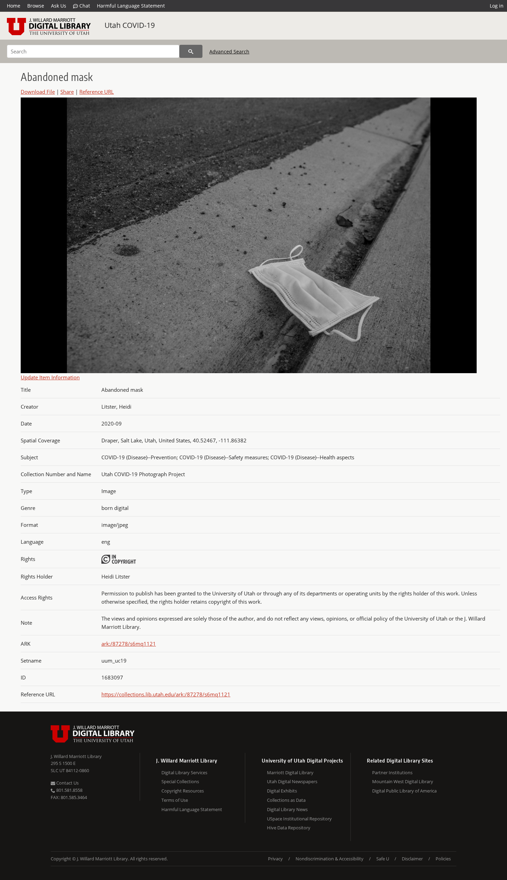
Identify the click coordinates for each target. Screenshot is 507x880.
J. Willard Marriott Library (76, 756)
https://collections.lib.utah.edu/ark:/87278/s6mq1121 (165, 694)
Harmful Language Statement (131, 5)
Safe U (382, 859)
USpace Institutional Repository (299, 819)
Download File (38, 91)
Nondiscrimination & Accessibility (330, 859)
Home (13, 5)
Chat (84, 5)
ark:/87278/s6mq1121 (128, 643)
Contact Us (67, 783)
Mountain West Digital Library (402, 781)
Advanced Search (229, 51)
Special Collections (180, 781)
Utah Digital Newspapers (292, 781)
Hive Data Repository (288, 828)
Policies (443, 859)
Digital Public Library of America (404, 791)
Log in (497, 5)
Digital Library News (287, 809)
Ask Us (58, 5)
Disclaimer (412, 859)
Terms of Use (174, 800)
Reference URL (96, 91)
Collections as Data (286, 800)
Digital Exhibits (282, 791)
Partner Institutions (392, 772)
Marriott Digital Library (290, 772)
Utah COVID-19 (130, 25)
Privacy (275, 859)
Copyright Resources (182, 791)
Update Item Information (50, 377)
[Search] (190, 51)
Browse (35, 5)
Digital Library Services (184, 772)
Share (67, 91)
